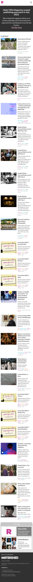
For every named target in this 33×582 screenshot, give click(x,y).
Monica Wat (20, 79)
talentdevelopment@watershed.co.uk (11, 571)
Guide (23, 252)
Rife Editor (26, 329)
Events (19, 121)
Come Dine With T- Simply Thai (23, 411)
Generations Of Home (24, 39)
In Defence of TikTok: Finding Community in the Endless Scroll (24, 85)
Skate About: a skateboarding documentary (22, 360)
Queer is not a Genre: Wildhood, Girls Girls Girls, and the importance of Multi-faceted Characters (24, 337)
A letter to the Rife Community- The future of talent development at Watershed (23, 295)
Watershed (10, 558)
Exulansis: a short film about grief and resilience (24, 445)
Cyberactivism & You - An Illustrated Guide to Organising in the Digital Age (24, 106)
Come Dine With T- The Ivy (23, 395)
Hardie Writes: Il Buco (23, 375)
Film (27, 143)
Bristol (26, 77)
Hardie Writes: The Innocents (23, 466)
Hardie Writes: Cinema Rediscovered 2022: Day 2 (24, 175)
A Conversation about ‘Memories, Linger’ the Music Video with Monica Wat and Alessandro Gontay (24, 60)
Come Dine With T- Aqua (23, 276)
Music (19, 78)
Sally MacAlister (22, 354)
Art (18, 328)
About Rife (22, 529)
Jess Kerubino (27, 123)
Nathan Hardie (21, 390)
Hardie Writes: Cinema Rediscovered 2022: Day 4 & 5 (24, 129)
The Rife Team (16, 27)
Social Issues (25, 121)
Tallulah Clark (21, 255)
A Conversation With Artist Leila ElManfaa (24, 316)
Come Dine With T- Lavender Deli (23, 243)
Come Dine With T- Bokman (23, 260)
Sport (26, 369)
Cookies (8, 560)
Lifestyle (20, 499)
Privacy (3, 560)
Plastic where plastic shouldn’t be (24, 484)
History (19, 51)
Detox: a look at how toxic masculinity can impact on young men (24, 508)
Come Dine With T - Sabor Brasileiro (24, 428)
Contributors (23, 539)
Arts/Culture (21, 77)
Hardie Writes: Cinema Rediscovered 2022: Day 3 (24, 152)
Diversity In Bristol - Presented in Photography (24, 221)
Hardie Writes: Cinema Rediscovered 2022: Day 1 (24, 198)
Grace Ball (20, 53)
